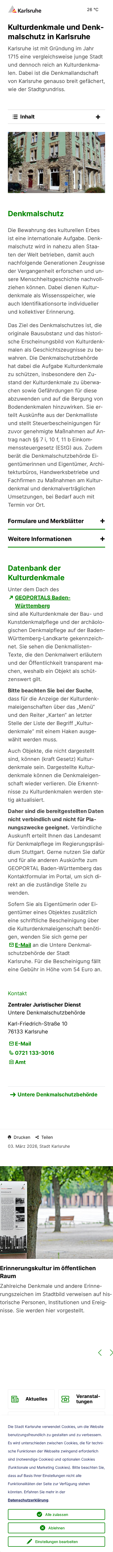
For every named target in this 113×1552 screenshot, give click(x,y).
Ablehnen (56, 1528)
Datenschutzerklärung (28, 1500)
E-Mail (23, 945)
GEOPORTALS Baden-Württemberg (42, 601)
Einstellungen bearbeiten (56, 1541)
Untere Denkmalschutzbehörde (57, 1094)
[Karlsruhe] (25, 8)
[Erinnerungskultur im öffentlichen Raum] (56, 1212)
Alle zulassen (56, 1514)
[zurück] (100, 1355)
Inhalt (27, 117)
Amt (20, 1062)
